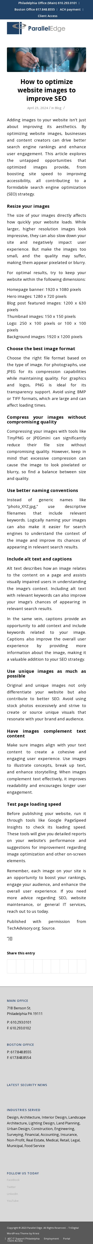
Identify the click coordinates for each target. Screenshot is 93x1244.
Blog (58, 108)
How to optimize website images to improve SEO (47, 90)
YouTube (13, 1201)
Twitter (11, 1187)
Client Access (47, 16)
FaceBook (13, 1180)
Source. (49, 928)
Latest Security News (27, 1085)
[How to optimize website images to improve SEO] (46, 59)
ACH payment (70, 9)
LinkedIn (12, 1194)
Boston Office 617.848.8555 (34, 9)
